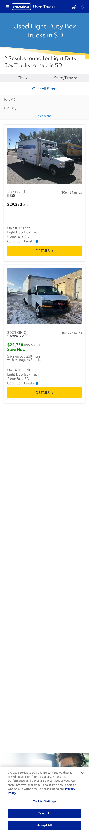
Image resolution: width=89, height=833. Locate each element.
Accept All (44, 825)
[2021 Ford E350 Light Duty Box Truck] (44, 156)
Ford (9, 99)
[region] (44, 800)
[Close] (82, 773)
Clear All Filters (44, 88)
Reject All (44, 813)
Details (43, 250)
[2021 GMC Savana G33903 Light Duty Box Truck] (44, 296)
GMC (10, 108)
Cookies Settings (44, 801)
